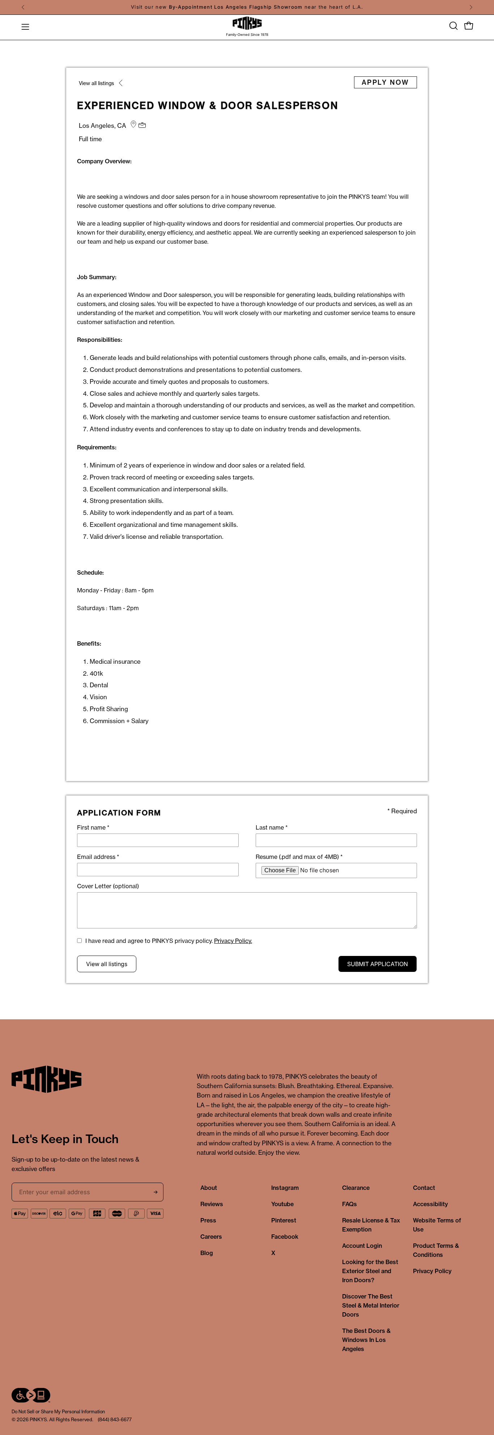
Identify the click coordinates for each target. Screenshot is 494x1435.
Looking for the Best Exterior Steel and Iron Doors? (370, 1271)
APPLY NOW (385, 82)
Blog (206, 1252)
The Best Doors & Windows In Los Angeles (366, 1339)
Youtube (282, 1204)
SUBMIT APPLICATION (377, 964)
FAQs (349, 1204)
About (208, 1187)
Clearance (356, 1187)
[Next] (471, 7)
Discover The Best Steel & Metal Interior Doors (370, 1305)
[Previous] (23, 7)
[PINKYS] (247, 23)
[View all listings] (121, 84)
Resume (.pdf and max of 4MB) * (299, 856)
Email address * (98, 856)
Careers (211, 1236)
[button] (453, 26)
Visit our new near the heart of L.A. (247, 7)
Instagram (285, 1187)
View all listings (106, 964)
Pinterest (283, 1220)
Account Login (362, 1245)
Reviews (211, 1204)
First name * (93, 827)
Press (208, 1220)
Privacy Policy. (233, 940)
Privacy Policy (432, 1271)
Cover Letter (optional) (108, 886)
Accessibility (430, 1204)
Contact (424, 1187)
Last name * (272, 827)
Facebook (284, 1236)
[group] (247, 7)
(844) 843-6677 (115, 1419)
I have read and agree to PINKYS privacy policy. (168, 940)
